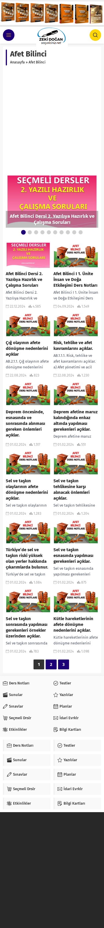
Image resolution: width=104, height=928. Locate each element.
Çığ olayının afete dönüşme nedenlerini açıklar (27, 348)
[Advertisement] (52, 120)
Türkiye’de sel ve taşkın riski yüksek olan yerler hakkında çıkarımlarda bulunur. (27, 558)
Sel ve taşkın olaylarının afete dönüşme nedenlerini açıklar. (27, 489)
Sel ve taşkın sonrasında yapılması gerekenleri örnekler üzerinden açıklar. (26, 627)
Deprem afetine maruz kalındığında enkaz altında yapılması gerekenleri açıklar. (75, 420)
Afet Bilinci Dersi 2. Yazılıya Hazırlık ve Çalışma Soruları (52, 219)
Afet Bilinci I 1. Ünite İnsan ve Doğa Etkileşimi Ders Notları (75, 279)
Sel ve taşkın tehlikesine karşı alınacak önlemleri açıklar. (71, 489)
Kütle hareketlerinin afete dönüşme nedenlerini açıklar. (73, 624)
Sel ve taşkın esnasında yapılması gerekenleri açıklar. (73, 555)
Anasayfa (17, 62)
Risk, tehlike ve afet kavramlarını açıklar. (73, 345)
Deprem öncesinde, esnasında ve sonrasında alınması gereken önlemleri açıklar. (25, 423)
